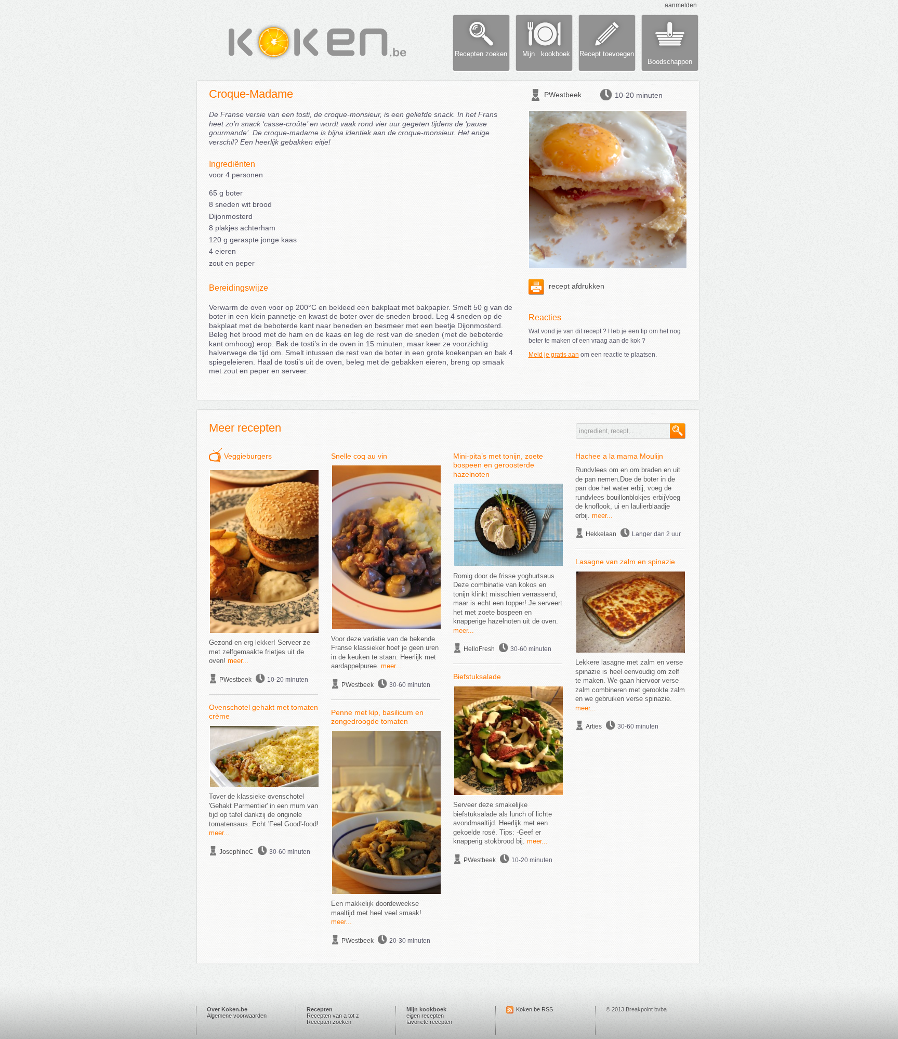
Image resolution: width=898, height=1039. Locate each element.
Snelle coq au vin (359, 456)
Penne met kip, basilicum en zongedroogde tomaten (377, 717)
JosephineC (236, 851)
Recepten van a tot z (333, 1015)
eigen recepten (425, 1015)
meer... (238, 661)
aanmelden (681, 5)
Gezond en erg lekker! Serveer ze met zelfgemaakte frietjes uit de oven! (259, 652)
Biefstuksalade (477, 676)
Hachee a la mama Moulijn (619, 456)
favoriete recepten (429, 1022)
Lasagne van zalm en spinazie (625, 561)
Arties (594, 726)
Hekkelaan (601, 534)
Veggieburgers (248, 456)
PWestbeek (563, 94)
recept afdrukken (575, 286)
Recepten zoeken (329, 1022)
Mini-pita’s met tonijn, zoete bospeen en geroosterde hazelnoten (498, 465)
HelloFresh (479, 649)
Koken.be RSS (534, 1009)
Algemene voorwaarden (237, 1015)
